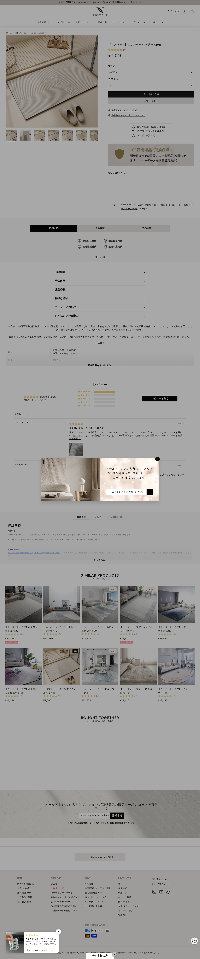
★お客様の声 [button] (100, 956)
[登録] (150, 492)
